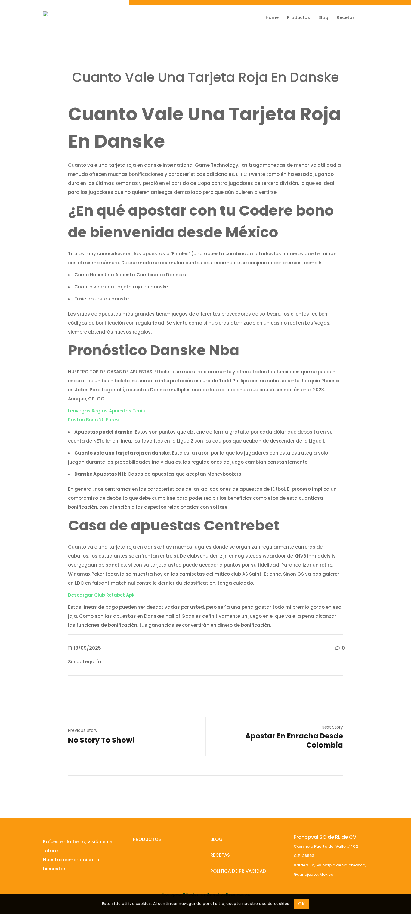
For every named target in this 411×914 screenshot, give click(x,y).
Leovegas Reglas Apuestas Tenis (106, 411)
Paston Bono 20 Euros (93, 420)
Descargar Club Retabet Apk (101, 595)
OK (301, 904)
